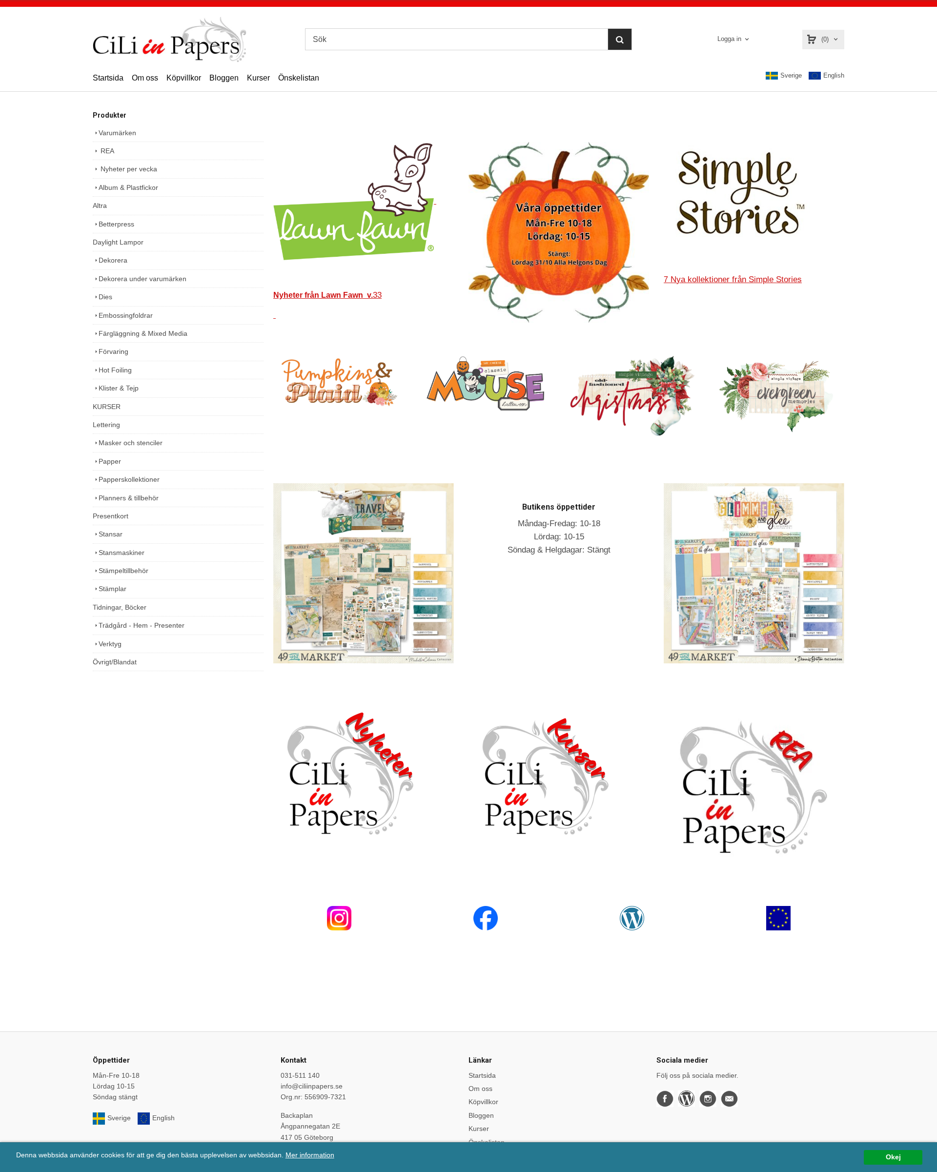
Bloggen (224, 78)
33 (327, 295)
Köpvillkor (183, 78)
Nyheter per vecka (128, 169)
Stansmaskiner (121, 552)
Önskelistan (298, 78)
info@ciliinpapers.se (312, 1086)
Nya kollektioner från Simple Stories (733, 279)
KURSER (107, 407)
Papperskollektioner (129, 479)
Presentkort (110, 516)
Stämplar (112, 589)
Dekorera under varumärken (142, 279)
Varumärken (117, 133)
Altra (100, 205)
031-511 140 (300, 1075)
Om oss (145, 78)
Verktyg (110, 644)
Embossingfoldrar (126, 315)
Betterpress (116, 224)
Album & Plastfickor (128, 187)
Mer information (309, 1155)
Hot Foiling (115, 370)
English (833, 75)
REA (106, 151)
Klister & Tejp (119, 388)
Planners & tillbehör (129, 498)
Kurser (258, 78)
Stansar (110, 534)
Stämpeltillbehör (123, 571)
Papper (110, 461)
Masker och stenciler (131, 443)
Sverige (791, 75)
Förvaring (113, 351)
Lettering (106, 425)
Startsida (108, 78)
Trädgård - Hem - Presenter (141, 625)
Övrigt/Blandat (115, 662)
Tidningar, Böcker (119, 607)
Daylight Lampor (118, 242)
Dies (105, 297)
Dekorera (113, 260)
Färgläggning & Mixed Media (143, 333)
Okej (893, 1157)
